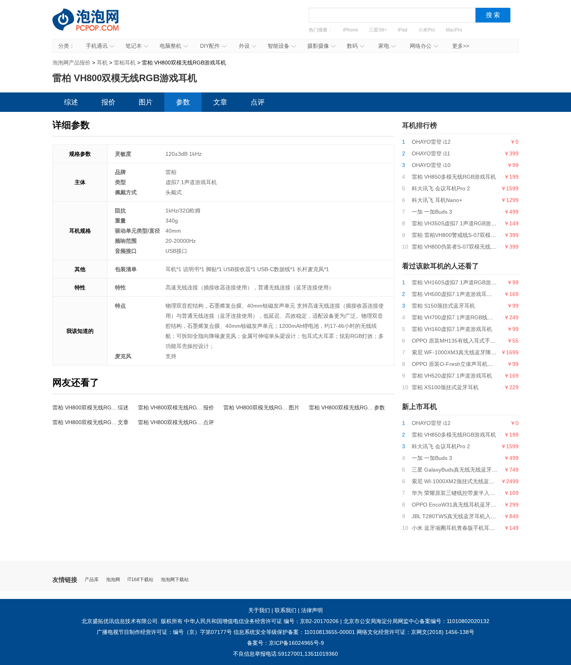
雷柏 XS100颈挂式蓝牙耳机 (445, 387)
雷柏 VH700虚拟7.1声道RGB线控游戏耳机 (463, 317)
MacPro (454, 30)
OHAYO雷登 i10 (431, 165)
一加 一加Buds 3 (432, 212)
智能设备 (278, 46)
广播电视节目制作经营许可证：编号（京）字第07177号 (164, 632)
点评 (258, 102)
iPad (402, 30)
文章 (220, 102)
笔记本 (133, 46)
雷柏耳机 (125, 62)
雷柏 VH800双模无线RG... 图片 (261, 407)
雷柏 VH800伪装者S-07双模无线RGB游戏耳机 (468, 247)
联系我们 (285, 610)
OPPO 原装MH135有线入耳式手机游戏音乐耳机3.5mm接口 (484, 341)
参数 (183, 102)
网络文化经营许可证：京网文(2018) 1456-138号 (415, 632)
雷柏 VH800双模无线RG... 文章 (90, 422)
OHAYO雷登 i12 (431, 142)
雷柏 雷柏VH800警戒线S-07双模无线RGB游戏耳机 (473, 235)
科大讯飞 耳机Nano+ (437, 200)
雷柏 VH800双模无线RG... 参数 (347, 407)
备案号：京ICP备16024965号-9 (285, 643)
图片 (146, 102)
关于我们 (259, 610)
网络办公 (421, 46)
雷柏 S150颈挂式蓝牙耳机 (443, 306)
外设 (244, 46)
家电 (383, 46)
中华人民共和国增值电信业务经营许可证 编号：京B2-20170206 (261, 621)
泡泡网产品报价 (93, 25)
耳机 (102, 62)
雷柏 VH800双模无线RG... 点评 (176, 422)
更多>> (460, 46)
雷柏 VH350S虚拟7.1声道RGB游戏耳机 (459, 223)
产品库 (92, 579)
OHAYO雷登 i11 (431, 153)
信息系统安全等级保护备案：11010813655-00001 (294, 632)
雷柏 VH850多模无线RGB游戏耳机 (454, 177)
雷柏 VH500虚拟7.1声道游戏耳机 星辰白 (461, 294)
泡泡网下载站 (175, 579)
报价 (108, 102)
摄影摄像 (318, 46)
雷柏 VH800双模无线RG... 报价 (176, 407)
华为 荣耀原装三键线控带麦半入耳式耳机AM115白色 (475, 493)
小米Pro (426, 30)
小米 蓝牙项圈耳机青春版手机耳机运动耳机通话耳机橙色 (480, 528)
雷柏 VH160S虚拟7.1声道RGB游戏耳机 (459, 282)
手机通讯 (97, 46)
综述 (71, 102)
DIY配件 (210, 46)
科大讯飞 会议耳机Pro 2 (441, 188)
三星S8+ (378, 30)
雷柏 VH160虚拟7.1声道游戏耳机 (452, 329)
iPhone (350, 30)
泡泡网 (113, 579)
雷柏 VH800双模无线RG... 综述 (90, 407)
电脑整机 (170, 46)
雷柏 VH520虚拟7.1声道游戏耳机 (452, 376)
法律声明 (312, 610)
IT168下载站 (140, 579)
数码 (352, 46)
